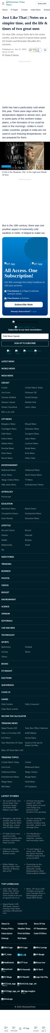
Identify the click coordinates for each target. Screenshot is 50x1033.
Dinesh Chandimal (9, 418)
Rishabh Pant (30, 414)
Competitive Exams (9, 525)
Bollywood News (8, 481)
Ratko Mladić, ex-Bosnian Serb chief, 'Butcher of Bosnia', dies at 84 (11, 878)
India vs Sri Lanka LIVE (11, 744)
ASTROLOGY (7, 503)
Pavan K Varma (12, 55)
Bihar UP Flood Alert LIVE (12, 762)
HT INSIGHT (6, 682)
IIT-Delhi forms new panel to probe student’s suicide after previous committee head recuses (12, 849)
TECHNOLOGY (8, 646)
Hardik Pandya (31, 409)
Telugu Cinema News (10, 491)
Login (34, 311)
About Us (5, 935)
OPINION (5, 625)
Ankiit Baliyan (31, 744)
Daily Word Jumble (9, 720)
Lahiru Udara (30, 418)
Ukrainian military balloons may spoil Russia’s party (11, 862)
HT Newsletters (40, 940)
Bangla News (30, 788)
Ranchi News (7, 469)
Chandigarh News (9, 440)
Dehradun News (32, 440)
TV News (29, 491)
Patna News (6, 464)
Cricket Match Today (34, 399)
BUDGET (5, 604)
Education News (32, 530)
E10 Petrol (5, 749)
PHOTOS (5, 589)
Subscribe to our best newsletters (25, 341)
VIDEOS (5, 597)
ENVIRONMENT (8, 611)
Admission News (8, 520)
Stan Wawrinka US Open (12, 754)
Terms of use (39, 935)
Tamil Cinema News (33, 486)
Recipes (28, 551)
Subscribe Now (24, 304)
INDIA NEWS (7, 387)
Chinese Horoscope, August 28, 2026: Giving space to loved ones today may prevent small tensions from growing (36, 817)
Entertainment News (10, 788)
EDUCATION (7, 515)
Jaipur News (30, 450)
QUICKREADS (7, 696)
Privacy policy (7, 940)
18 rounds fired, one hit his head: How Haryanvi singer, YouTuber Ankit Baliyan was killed (12, 816)
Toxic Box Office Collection (36, 739)
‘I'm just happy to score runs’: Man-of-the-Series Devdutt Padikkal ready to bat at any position (35, 864)
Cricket (24, 10)
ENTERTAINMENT (9, 476)
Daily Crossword (32, 715)
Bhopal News (30, 435)
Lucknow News (31, 455)
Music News (6, 486)
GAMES (4, 711)
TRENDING (6, 575)
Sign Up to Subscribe (25, 355)
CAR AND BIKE (8, 639)
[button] (3, 3)
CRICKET (5, 394)
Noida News (30, 460)
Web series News (8, 496)
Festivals (28, 546)
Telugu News (6, 793)
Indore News (6, 450)
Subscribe (42, 3)
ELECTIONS (6, 689)
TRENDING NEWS (9, 735)
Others (4, 668)
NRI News (5, 798)
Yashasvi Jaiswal (8, 414)
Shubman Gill (30, 404)
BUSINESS (6, 582)
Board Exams (30, 520)
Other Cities (30, 469)
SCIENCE (5, 618)
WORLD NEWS (8, 380)
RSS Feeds (22, 950)
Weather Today (24, 940)
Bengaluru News (8, 435)
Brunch (28, 542)
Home (5, 10)
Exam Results (7, 530)
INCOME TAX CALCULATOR (13, 727)
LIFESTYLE (6, 537)
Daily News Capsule (11, 347)
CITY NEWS (6, 430)
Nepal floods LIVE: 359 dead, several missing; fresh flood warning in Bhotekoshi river (12, 919)
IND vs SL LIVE (7, 423)
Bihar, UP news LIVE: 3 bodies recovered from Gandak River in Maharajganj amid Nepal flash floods (35, 904)
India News (36, 10)
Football (28, 658)
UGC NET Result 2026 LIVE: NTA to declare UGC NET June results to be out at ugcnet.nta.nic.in (12, 904)
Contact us (22, 935)
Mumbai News (7, 460)
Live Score (5, 404)
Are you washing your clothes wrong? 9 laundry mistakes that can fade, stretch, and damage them (36, 834)
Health (4, 551)
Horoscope (6, 508)
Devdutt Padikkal (8, 409)
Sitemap (4, 950)
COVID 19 (5, 703)
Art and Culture (8, 542)
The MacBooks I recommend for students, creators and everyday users (35, 848)
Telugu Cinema (31, 783)
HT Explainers (31, 798)
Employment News (33, 525)
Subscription (6, 945)
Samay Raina (30, 749)
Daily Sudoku (7, 715)
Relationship (6, 556)
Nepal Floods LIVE (9, 739)
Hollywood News (32, 481)
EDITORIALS (6, 632)
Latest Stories (10, 807)
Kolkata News (7, 455)
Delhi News (6, 445)
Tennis (27, 663)
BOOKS (4, 675)
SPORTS (5, 653)
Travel (27, 556)
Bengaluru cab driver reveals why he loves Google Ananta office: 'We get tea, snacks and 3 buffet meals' (12, 834)
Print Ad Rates (24, 945)
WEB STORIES (7, 568)
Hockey (4, 663)
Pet (2, 561)
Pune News (30, 464)
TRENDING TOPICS (10, 769)
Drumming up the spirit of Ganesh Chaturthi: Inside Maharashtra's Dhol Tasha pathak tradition (36, 879)
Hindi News (30, 793)
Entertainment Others (34, 496)
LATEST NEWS (7, 373)
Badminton (6, 658)
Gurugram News (32, 445)
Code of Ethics (40, 945)
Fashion (4, 546)
